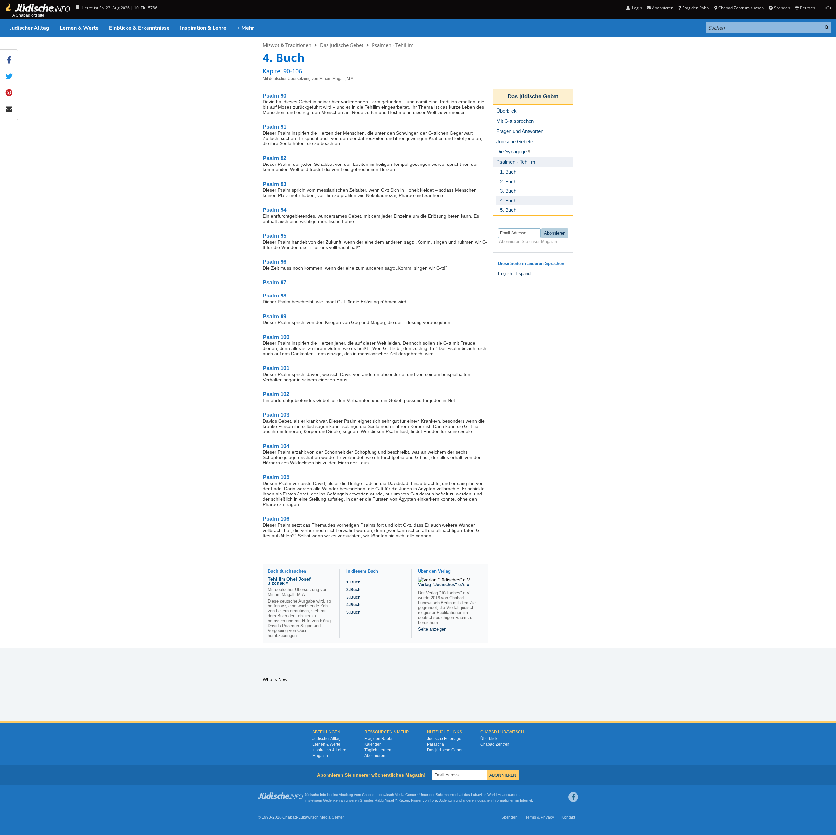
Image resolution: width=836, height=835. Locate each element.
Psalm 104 (276, 446)
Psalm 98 (274, 296)
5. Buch (353, 612)
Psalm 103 (276, 415)
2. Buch (353, 589)
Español (523, 273)
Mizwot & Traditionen (287, 45)
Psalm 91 (274, 127)
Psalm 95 (274, 236)
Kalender (372, 744)
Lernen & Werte (79, 28)
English (505, 273)
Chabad (368, 795)
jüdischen (484, 800)
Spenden (782, 8)
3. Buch (353, 597)
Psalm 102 (276, 394)
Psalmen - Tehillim (393, 45)
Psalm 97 (274, 282)
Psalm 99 (274, 316)
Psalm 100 (276, 337)
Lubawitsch (385, 795)
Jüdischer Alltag (29, 28)
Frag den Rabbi (696, 8)
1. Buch (353, 582)
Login (636, 8)
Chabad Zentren (494, 744)
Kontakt (568, 817)
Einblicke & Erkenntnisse (139, 28)
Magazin (320, 755)
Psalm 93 (274, 184)
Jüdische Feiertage (444, 738)
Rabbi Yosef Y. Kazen (392, 800)
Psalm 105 (276, 477)
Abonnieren (374, 755)
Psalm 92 (274, 158)
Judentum (447, 800)
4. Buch (353, 605)
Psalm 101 (276, 368)
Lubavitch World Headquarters (495, 795)
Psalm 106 (276, 519)
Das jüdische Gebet (341, 45)
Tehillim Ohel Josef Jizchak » (289, 581)
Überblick (488, 738)
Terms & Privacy (539, 817)
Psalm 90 (274, 96)
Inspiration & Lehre (203, 28)
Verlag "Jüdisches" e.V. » (443, 584)
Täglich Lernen (377, 750)
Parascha (435, 744)
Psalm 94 (274, 210)
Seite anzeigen (432, 629)
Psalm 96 (274, 262)
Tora (433, 800)
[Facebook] (573, 797)
